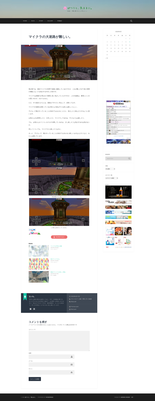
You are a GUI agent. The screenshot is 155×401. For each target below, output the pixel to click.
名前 (30, 353)
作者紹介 (59, 21)
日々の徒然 (89, 299)
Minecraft (73, 301)
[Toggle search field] (131, 21)
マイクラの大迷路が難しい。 (50, 36)
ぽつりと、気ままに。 (30, 397)
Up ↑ (132, 397)
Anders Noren (125, 397)
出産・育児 (82, 299)
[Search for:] (118, 158)
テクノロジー (74, 299)
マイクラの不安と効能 (56, 246)
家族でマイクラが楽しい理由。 (58, 272)
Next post (73, 309)
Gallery (50, 21)
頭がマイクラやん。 (56, 259)
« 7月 (106, 58)
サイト (31, 369)
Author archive (30, 308)
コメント (32, 329)
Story (41, 21)
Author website (34, 308)
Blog (33, 21)
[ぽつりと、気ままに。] (77, 9)
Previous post (74, 306)
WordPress (49, 397)
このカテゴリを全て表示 (118, 136)
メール (31, 361)
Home (25, 21)
